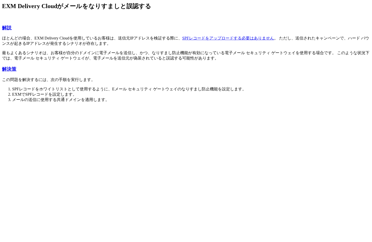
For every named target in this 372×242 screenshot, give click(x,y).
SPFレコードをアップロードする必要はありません (228, 38)
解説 (7, 27)
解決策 (9, 69)
